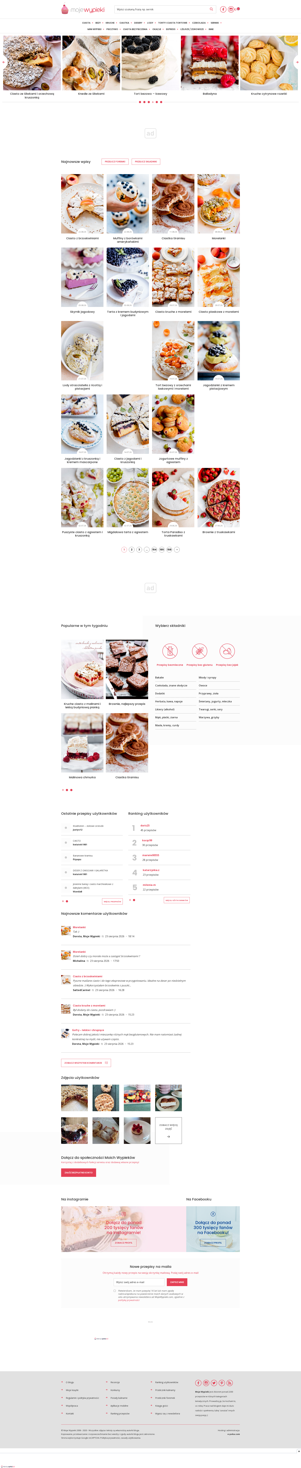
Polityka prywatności (110, 1437)
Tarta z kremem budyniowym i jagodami (127, 313)
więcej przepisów (112, 901)
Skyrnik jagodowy (82, 312)
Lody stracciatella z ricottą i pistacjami (82, 387)
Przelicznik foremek (165, 1397)
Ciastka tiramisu (173, 238)
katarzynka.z (151, 870)
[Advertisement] (150, 1330)
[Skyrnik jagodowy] (82, 277)
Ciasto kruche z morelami (173, 312)
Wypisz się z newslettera (167, 1413)
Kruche (110, 22)
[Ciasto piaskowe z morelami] (219, 277)
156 (169, 549)
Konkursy (115, 1390)
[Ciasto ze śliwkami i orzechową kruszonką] (210, 63)
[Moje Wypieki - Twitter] (214, 1383)
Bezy (98, 22)
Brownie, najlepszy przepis (127, 704)
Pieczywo (112, 29)
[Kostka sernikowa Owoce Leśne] (150, 63)
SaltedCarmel (81, 990)
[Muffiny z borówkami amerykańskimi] (128, 203)
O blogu (70, 1382)
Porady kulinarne (119, 1397)
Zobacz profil (123, 1242)
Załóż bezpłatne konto (79, 1172)
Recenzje (115, 1382)
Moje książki (72, 1390)
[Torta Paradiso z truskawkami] (173, 497)
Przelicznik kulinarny (165, 1390)
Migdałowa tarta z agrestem (128, 532)
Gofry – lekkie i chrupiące (88, 1030)
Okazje (156, 29)
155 (162, 549)
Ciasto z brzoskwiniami (82, 238)
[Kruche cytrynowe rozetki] (91, 63)
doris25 (145, 825)
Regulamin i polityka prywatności (82, 1397)
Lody (150, 22)
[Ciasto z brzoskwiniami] (82, 203)
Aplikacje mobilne (119, 1405)
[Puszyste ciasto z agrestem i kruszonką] (82, 497)
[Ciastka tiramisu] (173, 203)
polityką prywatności (129, 1300)
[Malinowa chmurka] (82, 743)
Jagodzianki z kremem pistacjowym (219, 387)
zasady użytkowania (130, 1437)
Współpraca (72, 1405)
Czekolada (199, 22)
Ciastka (124, 22)
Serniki (215, 22)
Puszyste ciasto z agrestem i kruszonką (82, 533)
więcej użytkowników (177, 900)
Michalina (79, 961)
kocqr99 (147, 840)
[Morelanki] (219, 203)
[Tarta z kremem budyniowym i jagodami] (128, 277)
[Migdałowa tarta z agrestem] (128, 497)
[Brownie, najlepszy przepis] (127, 669)
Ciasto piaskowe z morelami (219, 312)
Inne (211, 29)
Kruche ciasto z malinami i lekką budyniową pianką (82, 705)
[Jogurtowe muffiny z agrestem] (173, 424)
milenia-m (149, 885)
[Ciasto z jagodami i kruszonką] (128, 424)
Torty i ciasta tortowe (172, 22)
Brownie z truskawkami (219, 532)
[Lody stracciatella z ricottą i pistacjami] (82, 350)
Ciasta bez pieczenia (135, 29)
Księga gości (161, 1405)
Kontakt (70, 1413)
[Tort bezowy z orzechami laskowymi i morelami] (173, 350)
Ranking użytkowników (166, 1382)
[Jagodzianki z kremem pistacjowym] (219, 350)
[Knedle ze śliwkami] (269, 63)
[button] (139, 102)
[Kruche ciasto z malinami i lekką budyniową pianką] (82, 669)
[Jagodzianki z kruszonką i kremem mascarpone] (82, 424)
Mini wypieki (94, 29)
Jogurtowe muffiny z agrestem (173, 460)
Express (170, 29)
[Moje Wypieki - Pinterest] (222, 1383)
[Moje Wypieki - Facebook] (223, 9)
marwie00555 (150, 855)
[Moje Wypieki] (82, 13)
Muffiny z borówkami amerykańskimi (127, 240)
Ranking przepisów (120, 1413)
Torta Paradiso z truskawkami (173, 533)
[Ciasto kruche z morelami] (173, 277)
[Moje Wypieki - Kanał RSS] (230, 1383)
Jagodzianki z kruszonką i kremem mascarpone (82, 460)
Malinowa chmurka (82, 777)
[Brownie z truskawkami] (219, 497)
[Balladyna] (32, 63)
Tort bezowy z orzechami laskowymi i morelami (173, 387)
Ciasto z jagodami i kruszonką (127, 460)
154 (154, 549)
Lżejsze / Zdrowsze (192, 29)
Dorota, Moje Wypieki (86, 936)
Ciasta (86, 22)
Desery (138, 22)
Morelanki (218, 238)
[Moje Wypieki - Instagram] (231, 9)
